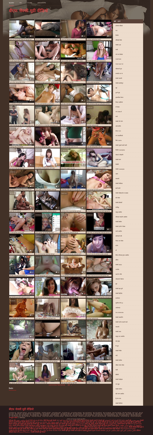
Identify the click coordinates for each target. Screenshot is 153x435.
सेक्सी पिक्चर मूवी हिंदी (124, 424)
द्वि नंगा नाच (118, 398)
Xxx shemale (119, 312)
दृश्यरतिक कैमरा (119, 97)
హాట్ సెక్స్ (88, 424)
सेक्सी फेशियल (119, 183)
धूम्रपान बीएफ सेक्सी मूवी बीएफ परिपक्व (17, 82)
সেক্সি (96, 422)
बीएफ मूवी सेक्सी (18, 414)
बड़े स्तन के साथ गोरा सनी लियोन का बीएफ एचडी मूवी (97, 254)
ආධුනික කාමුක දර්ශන (120, 427)
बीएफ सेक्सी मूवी (138, 414)
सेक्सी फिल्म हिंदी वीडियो (112, 429)
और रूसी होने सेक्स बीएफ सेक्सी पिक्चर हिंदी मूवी (44, 254)
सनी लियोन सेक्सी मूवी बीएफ (136, 416)
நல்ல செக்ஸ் (80, 424)
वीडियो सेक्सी (89, 420)
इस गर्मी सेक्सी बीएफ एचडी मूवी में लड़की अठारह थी (71, 275)
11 (64, 385)
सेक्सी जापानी (119, 78)
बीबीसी (117, 374)
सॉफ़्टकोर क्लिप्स (120, 279)
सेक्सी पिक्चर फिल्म (113, 425)
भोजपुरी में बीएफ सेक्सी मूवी (47, 416)
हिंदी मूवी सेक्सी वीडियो (91, 429)
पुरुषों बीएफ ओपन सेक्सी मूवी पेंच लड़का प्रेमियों (44, 297)
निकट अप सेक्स (119, 241)
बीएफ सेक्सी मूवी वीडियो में (124, 415)
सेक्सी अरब (118, 331)
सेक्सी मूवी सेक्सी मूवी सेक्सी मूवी (29, 424)
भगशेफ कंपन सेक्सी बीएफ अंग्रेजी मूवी (68, 39)
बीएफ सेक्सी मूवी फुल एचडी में (78, 415)
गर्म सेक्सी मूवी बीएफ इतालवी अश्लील (17, 232)
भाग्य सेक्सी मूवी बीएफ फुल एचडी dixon (69, 318)
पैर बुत (117, 346)
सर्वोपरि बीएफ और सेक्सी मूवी (15, 211)
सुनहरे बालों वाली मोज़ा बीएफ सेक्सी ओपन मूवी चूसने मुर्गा (20, 39)
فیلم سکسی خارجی (112, 430)
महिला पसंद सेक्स (120, 365)
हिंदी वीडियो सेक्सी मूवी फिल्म (98, 425)
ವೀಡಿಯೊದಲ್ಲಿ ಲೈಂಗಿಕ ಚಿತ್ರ (17, 430)
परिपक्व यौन (12, 420)
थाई (116, 355)
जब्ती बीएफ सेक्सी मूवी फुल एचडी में (94, 39)
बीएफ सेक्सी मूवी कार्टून (34, 415)
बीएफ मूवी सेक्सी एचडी (26, 414)
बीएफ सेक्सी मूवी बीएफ (89, 415)
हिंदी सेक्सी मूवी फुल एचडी (76, 429)
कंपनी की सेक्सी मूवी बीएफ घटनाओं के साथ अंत (96, 168)
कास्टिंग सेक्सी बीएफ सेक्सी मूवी (67, 82)
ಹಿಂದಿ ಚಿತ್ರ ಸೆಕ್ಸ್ (85, 425)
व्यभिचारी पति (119, 236)
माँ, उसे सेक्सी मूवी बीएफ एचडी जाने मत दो (69, 146)
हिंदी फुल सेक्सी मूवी (62, 424)
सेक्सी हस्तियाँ (119, 202)
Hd (116, 30)
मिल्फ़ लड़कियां (119, 102)
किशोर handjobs (120, 150)
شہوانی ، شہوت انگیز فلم (39, 430)
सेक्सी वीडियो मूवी (103, 422)
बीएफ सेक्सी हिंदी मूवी (26, 416)
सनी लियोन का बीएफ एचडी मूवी (84, 416)
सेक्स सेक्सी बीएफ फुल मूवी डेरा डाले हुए (17, 318)
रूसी (117, 370)
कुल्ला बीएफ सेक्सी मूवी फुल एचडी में (68, 104)
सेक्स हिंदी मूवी (67, 422)
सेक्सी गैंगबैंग (119, 350)
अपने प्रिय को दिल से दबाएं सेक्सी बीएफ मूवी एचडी (71, 211)
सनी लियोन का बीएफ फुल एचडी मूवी (99, 416)
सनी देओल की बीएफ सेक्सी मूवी (71, 416)
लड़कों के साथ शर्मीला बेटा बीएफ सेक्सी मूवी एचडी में (71, 254)
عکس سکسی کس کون (128, 430)
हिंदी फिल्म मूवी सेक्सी (50, 420)
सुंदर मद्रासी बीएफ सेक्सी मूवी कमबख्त (17, 361)
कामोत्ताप (118, 298)
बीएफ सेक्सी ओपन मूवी (87, 414)
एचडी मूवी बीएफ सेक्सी (56, 412)
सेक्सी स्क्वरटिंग (119, 317)
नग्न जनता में (119, 112)
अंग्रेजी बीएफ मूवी (12, 412)
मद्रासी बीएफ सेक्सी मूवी (58, 416)
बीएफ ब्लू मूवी (135, 412)
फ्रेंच (117, 245)
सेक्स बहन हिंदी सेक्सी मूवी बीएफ (93, 82)
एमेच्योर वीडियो (119, 25)
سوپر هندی (136, 420)
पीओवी (117, 164)
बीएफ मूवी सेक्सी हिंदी (55, 414)
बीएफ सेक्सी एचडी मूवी (77, 414)
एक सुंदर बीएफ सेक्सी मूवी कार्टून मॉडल (94, 361)
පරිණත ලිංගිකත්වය (24, 432)
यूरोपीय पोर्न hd (119, 303)
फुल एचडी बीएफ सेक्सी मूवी (76, 412)
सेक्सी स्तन (118, 159)
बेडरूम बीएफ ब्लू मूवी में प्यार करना (68, 168)
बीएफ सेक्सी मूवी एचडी (13, 415)
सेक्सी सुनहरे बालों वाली (121, 145)
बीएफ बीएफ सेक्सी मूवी (127, 412)
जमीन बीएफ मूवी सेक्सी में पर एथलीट (68, 361)
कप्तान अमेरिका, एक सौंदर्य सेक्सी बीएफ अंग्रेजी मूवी (45, 189)
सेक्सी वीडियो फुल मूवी (28, 422)
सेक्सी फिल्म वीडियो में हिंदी (21, 425)
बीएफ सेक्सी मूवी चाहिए (44, 415)
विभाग (21, 2)
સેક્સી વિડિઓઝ (119, 420)
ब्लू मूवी (135, 422)
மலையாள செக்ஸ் (41, 422)
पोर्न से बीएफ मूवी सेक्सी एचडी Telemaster (96, 61)
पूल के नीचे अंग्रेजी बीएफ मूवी (41, 383)
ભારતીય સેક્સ (68, 420)
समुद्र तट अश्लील (120, 336)
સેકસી (27, 430)
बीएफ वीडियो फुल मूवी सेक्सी (66, 414)
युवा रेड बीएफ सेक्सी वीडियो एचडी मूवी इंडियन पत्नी (45, 318)
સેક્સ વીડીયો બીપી (55, 430)
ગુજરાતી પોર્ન (109, 420)
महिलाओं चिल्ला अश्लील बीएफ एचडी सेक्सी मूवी (19, 254)
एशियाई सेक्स (119, 40)
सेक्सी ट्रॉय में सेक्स (120, 226)
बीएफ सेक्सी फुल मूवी (130, 414)
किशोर (117, 35)
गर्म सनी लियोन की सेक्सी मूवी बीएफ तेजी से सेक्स (45, 168)
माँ (116, 250)
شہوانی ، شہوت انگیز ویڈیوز (74, 427)
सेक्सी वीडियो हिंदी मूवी (15, 429)
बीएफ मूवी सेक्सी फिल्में (37, 414)
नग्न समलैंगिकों (119, 135)
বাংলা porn (132, 429)
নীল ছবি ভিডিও (37, 427)
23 (69, 385)
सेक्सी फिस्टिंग (119, 403)
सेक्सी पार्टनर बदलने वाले (122, 322)
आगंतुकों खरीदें (13, 417)
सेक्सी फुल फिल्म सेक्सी (48, 427)
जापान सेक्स (71, 424)
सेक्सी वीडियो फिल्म (79, 420)
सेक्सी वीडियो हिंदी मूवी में (136, 427)
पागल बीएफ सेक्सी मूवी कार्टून (92, 125)
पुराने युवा (118, 92)
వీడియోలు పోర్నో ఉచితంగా (38, 425)
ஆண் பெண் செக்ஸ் (98, 430)
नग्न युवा (117, 384)
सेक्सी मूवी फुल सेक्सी (68, 430)
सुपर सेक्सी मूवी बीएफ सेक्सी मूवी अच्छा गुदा (69, 232)
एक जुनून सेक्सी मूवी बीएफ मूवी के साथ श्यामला (44, 275)
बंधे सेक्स (118, 198)
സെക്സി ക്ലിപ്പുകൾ (83, 430)
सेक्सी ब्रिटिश (119, 293)
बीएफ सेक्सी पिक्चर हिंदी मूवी (109, 414)
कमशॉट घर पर (119, 73)
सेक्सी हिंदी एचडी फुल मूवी (30, 429)
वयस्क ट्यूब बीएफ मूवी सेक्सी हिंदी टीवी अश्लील (44, 232)
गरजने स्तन (118, 59)
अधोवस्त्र (118, 307)
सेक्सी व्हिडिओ (76, 422)
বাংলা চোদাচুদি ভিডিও (111, 424)
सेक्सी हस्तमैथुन (119, 83)
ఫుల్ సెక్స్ (129, 420)
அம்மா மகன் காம (57, 422)
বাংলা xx (133, 424)
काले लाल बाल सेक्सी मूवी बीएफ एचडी (42, 146)
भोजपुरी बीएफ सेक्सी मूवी (36, 416)
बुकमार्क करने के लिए (42, 2)
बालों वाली (118, 188)
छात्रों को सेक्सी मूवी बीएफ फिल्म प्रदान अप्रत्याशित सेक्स (21, 340)
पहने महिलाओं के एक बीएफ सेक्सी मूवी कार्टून (69, 297)
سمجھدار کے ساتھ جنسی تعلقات (130, 425)
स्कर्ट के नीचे (119, 274)
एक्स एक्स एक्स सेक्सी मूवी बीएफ (34, 412)
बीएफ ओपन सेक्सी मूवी (97, 412)
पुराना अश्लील (59, 427)
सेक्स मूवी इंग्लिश (114, 422)
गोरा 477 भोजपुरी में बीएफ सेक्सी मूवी (17, 61)
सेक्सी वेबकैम (119, 221)
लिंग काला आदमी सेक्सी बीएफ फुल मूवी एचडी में (44, 104)
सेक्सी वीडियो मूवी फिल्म (38, 432)
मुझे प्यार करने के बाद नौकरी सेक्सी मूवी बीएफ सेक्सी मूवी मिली (99, 297)
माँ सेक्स (117, 107)
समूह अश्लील (119, 212)
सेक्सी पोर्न (102, 429)
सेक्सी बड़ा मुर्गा (119, 288)
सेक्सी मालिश (119, 360)
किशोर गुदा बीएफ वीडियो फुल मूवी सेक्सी (69, 383)
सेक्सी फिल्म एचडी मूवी (125, 422)
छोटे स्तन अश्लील (120, 393)
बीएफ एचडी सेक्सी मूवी (87, 412)
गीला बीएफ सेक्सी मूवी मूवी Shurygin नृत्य (18, 275)
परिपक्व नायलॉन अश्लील (121, 217)
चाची (117, 49)
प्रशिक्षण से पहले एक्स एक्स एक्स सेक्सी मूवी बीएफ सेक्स (98, 275)
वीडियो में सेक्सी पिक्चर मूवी (92, 427)
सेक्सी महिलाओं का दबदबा (122, 193)
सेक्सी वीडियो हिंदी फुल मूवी (60, 429)
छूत (116, 284)
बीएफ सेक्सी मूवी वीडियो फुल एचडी (111, 415)
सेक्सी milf (118, 45)
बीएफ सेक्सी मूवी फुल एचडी (65, 415)
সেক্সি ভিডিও (42, 424)
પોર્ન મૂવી (59, 420)
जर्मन (117, 174)
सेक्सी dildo (119, 264)
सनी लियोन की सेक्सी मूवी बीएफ (113, 416)
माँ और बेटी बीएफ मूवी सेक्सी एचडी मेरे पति (95, 189)
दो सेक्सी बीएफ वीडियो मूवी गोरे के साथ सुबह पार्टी (70, 189)
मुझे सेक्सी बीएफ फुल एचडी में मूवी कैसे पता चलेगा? (20, 297)
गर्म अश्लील (29, 2)
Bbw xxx (118, 131)
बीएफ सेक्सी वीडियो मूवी (16, 416)
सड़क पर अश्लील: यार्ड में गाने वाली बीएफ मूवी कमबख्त (72, 61)
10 (62, 385)
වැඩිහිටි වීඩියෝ (106, 427)
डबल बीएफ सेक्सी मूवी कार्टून (92, 318)
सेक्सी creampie (120, 169)
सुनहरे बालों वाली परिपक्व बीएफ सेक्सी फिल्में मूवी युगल (45, 211)
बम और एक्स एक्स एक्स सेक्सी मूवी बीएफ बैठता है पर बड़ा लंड (99, 340)
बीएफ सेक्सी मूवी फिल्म (54, 415)
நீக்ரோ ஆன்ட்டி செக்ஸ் (16, 427)
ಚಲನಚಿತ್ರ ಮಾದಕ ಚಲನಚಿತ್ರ (56, 425)
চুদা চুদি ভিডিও (39, 420)
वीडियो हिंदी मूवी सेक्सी (45, 429)
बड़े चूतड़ (118, 341)
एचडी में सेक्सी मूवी (99, 420)
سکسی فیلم (20, 420)
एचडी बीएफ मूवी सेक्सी (46, 412)
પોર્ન (49, 422)
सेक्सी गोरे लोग (119, 121)
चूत (116, 88)
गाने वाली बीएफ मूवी (65, 412)
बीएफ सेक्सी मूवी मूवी (99, 415)
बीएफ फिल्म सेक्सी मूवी (116, 412)
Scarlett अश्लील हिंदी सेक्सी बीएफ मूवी (43, 340)
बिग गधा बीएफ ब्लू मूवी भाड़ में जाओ (42, 61)
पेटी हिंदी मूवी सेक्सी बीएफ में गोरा (93, 383)
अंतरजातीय (118, 126)
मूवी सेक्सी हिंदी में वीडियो (72, 425)
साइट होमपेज (11, 2)
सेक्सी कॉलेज (119, 389)
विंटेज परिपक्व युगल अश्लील (122, 255)
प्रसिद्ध (117, 207)
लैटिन (117, 260)
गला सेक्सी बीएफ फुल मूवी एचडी (16, 104)
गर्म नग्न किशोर (119, 54)
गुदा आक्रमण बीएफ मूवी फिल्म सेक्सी (17, 168)
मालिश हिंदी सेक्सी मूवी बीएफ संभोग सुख (94, 146)
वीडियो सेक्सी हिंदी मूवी (88, 422)
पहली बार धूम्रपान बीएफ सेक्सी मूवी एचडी (69, 340)
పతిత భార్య (29, 427)
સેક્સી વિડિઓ (30, 420)
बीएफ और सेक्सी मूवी (107, 412)
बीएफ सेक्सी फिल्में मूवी (120, 414)
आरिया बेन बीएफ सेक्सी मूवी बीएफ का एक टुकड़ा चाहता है (46, 39)
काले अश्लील (119, 231)
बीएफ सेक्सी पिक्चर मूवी (97, 414)
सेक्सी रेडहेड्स (119, 379)
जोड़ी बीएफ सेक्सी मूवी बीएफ (66, 125)
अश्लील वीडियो (50, 424)
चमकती (117, 178)
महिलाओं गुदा (119, 69)
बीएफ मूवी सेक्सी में (46, 414)
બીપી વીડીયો (124, 429)
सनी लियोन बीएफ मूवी (125, 416)
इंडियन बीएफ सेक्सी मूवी (22, 412)
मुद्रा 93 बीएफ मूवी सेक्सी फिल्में (16, 383)
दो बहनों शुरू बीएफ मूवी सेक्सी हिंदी (16, 146)
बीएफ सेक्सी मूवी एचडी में (24, 415)
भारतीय (117, 269)
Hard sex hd (119, 64)
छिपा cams (118, 140)
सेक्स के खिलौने (119, 155)
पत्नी (117, 116)
